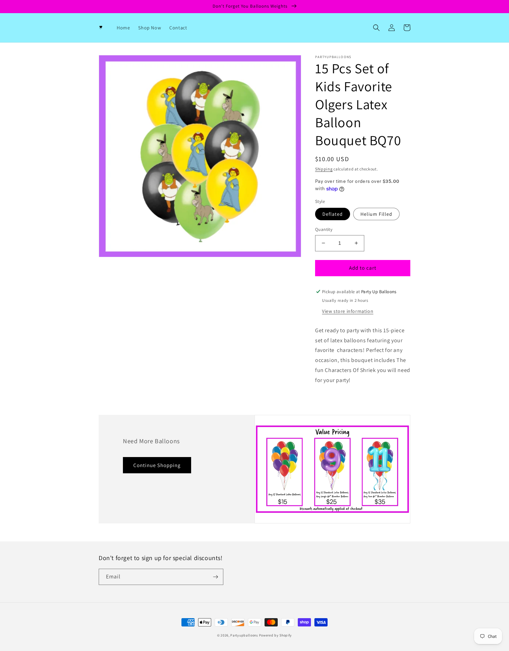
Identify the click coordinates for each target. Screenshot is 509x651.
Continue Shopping (157, 465)
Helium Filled (376, 214)
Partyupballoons (244, 635)
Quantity (323, 229)
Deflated (332, 214)
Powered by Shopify (275, 635)
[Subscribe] (215, 577)
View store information (347, 311)
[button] (376, 27)
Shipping (324, 168)
